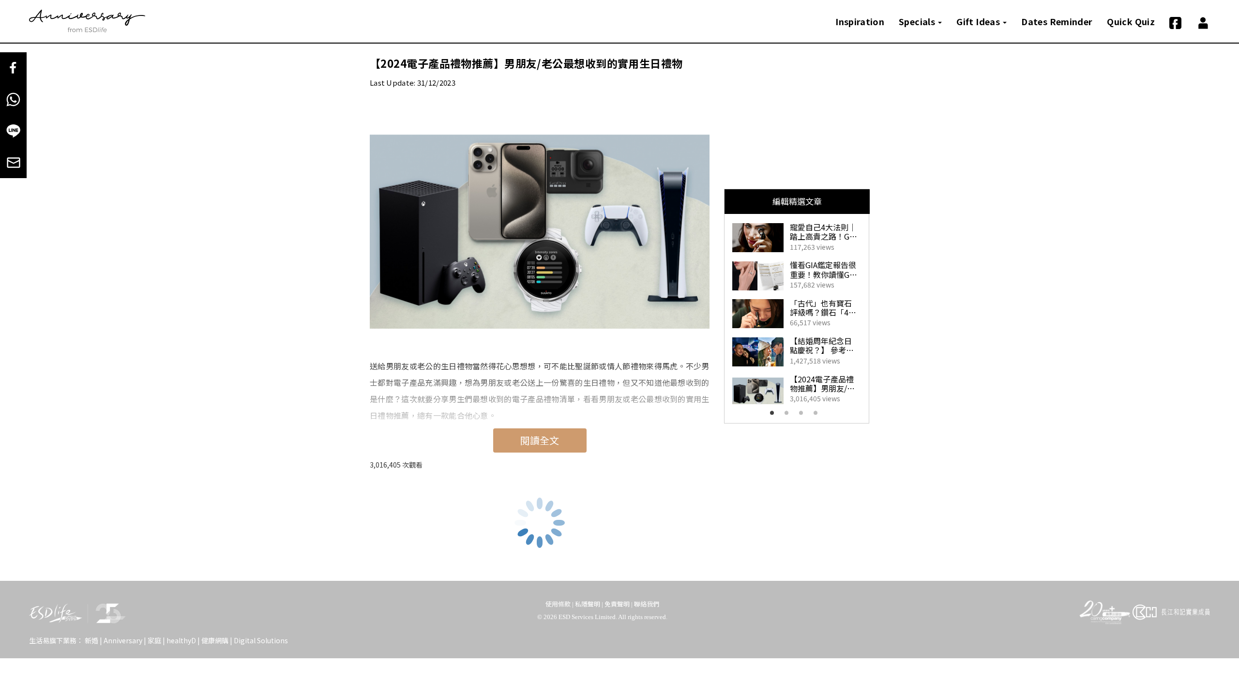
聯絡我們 (646, 603)
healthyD (181, 640)
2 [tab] (789, 416)
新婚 (91, 640)
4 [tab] (818, 416)
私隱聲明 (587, 603)
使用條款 (558, 603)
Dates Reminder (1056, 21)
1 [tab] (775, 416)
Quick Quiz (1131, 21)
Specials (918, 21)
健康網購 (214, 640)
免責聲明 (617, 603)
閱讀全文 (539, 440)
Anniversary (123, 640)
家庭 (154, 640)
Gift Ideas (979, 21)
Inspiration (859, 21)
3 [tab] (804, 416)
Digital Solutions (261, 640)
